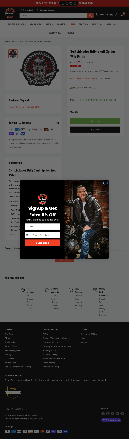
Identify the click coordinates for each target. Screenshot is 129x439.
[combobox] (28, 235)
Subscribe (42, 243)
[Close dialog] (106, 183)
